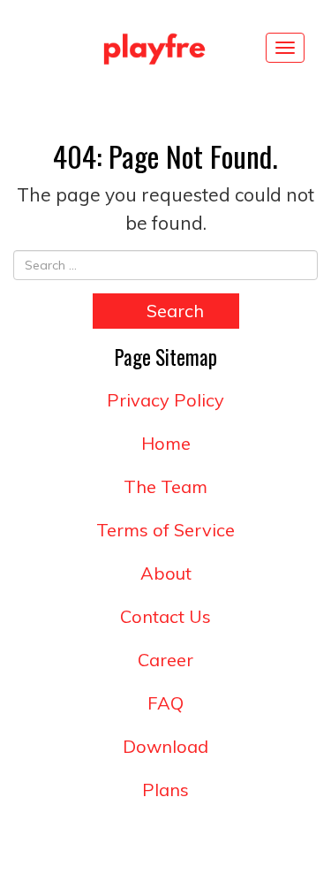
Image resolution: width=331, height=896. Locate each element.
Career (165, 660)
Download (165, 746)
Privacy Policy (165, 400)
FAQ (165, 703)
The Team (165, 486)
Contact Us (165, 616)
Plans (165, 789)
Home (166, 443)
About (166, 573)
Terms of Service (165, 530)
